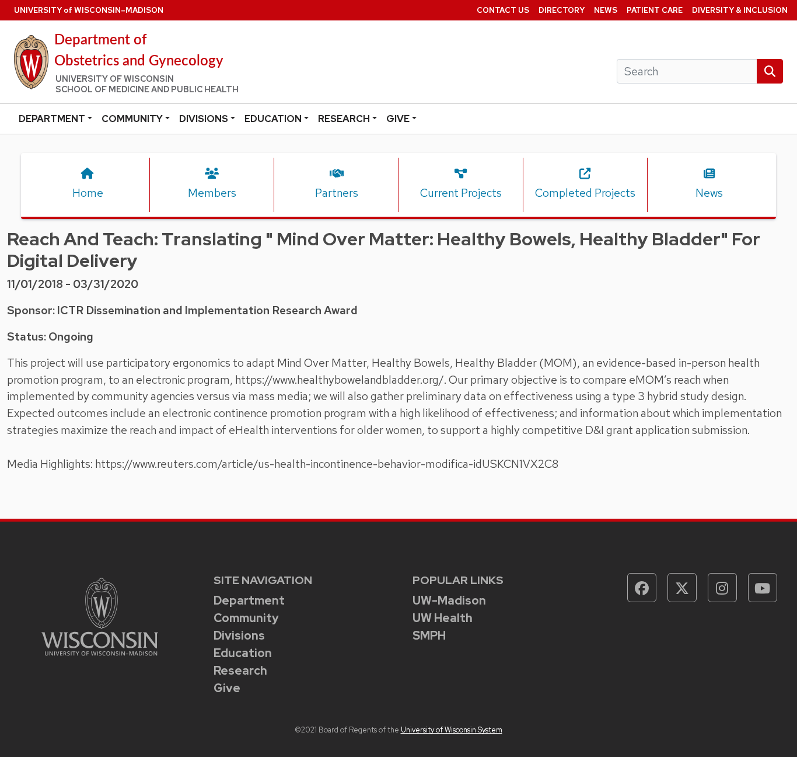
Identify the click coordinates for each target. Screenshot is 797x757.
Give (398, 119)
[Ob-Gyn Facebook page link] (641, 587)
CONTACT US (503, 10)
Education (273, 119)
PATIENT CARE (655, 10)
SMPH (429, 635)
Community (132, 119)
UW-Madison (449, 600)
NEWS (605, 10)
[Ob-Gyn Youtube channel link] (762, 587)
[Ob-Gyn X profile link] (682, 587)
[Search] (770, 71)
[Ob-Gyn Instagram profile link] (722, 587)
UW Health (443, 618)
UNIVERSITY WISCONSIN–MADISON (88, 10)
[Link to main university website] (99, 615)
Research (344, 119)
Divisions (203, 119)
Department (52, 119)
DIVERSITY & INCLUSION (740, 10)
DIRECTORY (562, 10)
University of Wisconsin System (451, 730)
